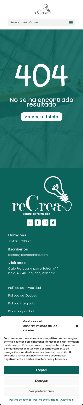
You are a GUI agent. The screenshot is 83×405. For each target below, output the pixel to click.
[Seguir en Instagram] (45, 222)
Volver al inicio (41, 116)
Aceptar (41, 370)
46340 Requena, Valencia (36, 273)
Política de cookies (20, 399)
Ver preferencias (41, 391)
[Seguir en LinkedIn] (30, 222)
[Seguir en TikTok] (53, 222)
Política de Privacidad (45, 399)
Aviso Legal (67, 399)
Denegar (41, 381)
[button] (77, 326)
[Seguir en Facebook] (38, 222)
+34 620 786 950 (20, 241)
